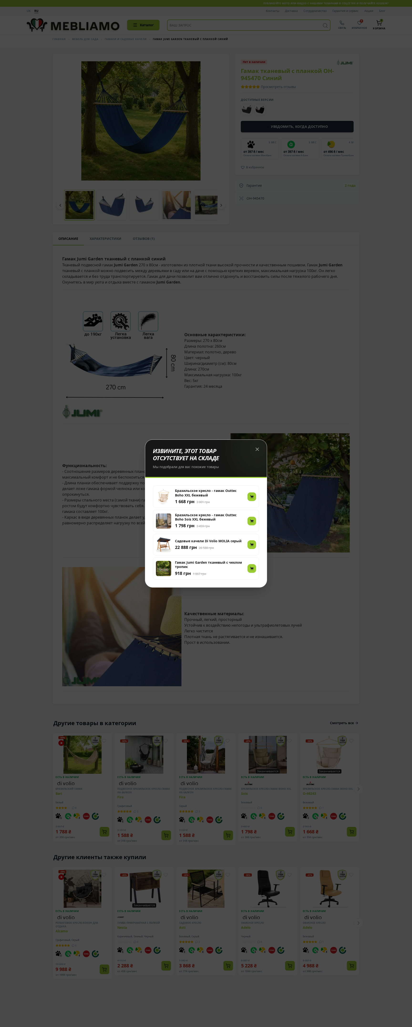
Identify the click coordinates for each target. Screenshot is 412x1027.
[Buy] (251, 496)
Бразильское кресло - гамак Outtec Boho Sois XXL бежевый (206, 517)
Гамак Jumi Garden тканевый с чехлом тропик (208, 564)
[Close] (257, 449)
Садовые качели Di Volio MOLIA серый (208, 541)
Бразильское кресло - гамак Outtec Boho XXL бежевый (206, 493)
